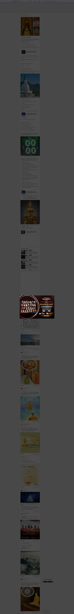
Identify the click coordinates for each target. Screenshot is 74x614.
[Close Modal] (53, 296)
